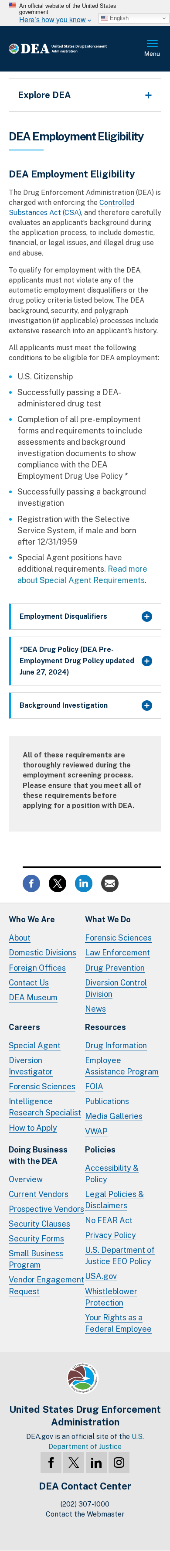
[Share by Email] (110, 882)
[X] (73, 1462)
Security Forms (36, 1238)
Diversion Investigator (31, 1066)
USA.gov (101, 1276)
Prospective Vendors (46, 1209)
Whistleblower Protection (111, 1297)
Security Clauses (39, 1223)
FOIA (94, 1086)
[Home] (72, 49)
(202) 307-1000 (85, 1504)
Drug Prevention (115, 967)
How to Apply (33, 1127)
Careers (24, 1027)
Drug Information (116, 1045)
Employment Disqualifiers (63, 616)
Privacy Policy (110, 1235)
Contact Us (29, 982)
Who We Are (32, 919)
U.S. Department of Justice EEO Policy (120, 1255)
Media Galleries (114, 1116)
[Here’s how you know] (85, 13)
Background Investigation (64, 705)
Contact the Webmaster (85, 1514)
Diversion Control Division (116, 988)
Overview (26, 1179)
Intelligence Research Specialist (45, 1107)
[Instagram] (119, 1462)
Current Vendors (38, 1194)
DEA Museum (33, 997)
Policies (100, 1149)
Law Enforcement (117, 952)
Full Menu (152, 49)
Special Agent (35, 1045)
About (20, 937)
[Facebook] (51, 1462)
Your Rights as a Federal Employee (118, 1323)
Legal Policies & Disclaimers (114, 1200)
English (118, 18)
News (95, 1008)
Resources (105, 1027)
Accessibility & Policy (112, 1173)
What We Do (108, 919)
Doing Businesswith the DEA (38, 1155)
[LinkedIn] (96, 1462)
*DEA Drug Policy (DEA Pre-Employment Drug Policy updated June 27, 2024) (77, 660)
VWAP (96, 1131)
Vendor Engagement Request (46, 1285)
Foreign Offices (37, 967)
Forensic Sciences (118, 937)
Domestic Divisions (42, 952)
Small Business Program (36, 1259)
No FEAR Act (109, 1220)
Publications (107, 1101)
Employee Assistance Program (122, 1066)
